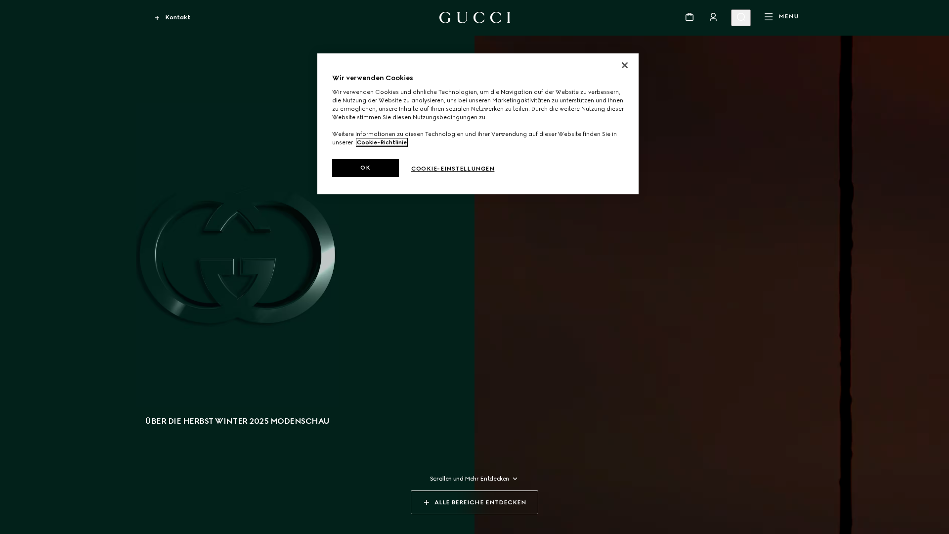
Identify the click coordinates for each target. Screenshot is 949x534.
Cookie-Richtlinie (382, 142)
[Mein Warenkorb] (689, 17)
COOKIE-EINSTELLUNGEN (452, 168)
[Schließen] (625, 65)
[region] (478, 123)
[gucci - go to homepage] (474, 17)
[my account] (713, 17)
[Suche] (741, 17)
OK (365, 167)
